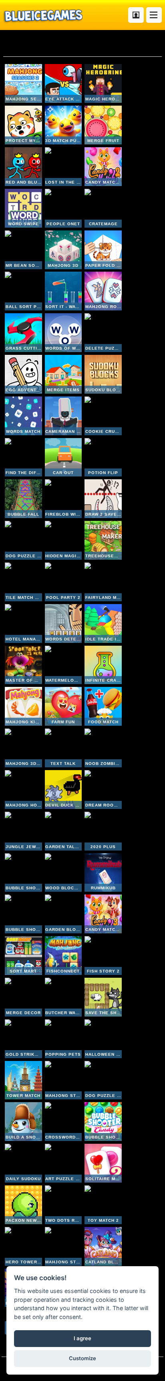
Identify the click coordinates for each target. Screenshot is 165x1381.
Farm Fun (63, 706)
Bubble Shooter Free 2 (23, 914)
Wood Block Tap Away (63, 872)
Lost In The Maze (63, 166)
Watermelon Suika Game (63, 665)
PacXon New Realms (23, 1204)
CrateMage (103, 208)
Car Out (63, 457)
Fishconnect (63, 955)
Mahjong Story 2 (63, 1080)
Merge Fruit (103, 125)
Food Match (103, 706)
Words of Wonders (63, 332)
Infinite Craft (103, 665)
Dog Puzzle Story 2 (23, 540)
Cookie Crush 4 (103, 415)
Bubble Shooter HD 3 (23, 872)
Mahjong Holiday (23, 789)
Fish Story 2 (103, 955)
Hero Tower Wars (23, 1246)
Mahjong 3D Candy (23, 748)
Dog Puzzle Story (103, 1080)
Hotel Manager (23, 623)
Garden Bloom (63, 914)
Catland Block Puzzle (103, 1246)
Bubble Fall (23, 498)
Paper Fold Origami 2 (103, 249)
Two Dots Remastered (63, 1204)
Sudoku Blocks (103, 374)
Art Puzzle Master (63, 1163)
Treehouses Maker (103, 540)
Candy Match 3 (103, 914)
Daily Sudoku (23, 1163)
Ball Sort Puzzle (23, 291)
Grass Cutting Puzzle (23, 332)
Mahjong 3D (63, 249)
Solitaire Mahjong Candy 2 (103, 1163)
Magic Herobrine (103, 83)
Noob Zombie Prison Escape (103, 748)
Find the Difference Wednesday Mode (23, 457)
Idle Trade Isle (103, 623)
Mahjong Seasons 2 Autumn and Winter (23, 83)
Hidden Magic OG (63, 540)
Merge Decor (23, 997)
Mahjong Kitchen (23, 706)
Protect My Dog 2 (23, 125)
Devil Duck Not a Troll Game (63, 789)
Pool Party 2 (63, 581)
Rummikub (103, 872)
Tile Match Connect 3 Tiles (23, 581)
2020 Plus (103, 831)
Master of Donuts (23, 665)
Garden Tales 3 (63, 831)
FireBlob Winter (63, 498)
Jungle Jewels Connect (23, 831)
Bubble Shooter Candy (103, 1121)
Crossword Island (63, 1121)
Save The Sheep (103, 997)
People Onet (63, 208)
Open (154, 15)
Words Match (23, 415)
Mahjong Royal (103, 291)
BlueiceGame (42, 15)
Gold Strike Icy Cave (23, 1038)
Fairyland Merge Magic (103, 581)
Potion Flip (103, 457)
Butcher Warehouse (63, 997)
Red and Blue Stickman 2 (23, 166)
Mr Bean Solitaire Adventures (23, 249)
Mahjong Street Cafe (63, 1246)
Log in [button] (136, 15)
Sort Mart (23, 955)
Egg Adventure (23, 374)
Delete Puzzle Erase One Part (103, 332)
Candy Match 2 (103, 166)
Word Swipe (23, 208)
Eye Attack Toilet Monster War (63, 83)
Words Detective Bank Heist (63, 623)
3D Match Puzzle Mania (63, 125)
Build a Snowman (23, 1121)
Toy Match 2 (103, 1204)
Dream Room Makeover (103, 789)
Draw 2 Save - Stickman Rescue (103, 498)
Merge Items (63, 374)
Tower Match (23, 1080)
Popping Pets (63, 1038)
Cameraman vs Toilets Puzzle (63, 415)
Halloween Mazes (103, 1038)
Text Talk (63, 748)
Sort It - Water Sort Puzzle (63, 291)
